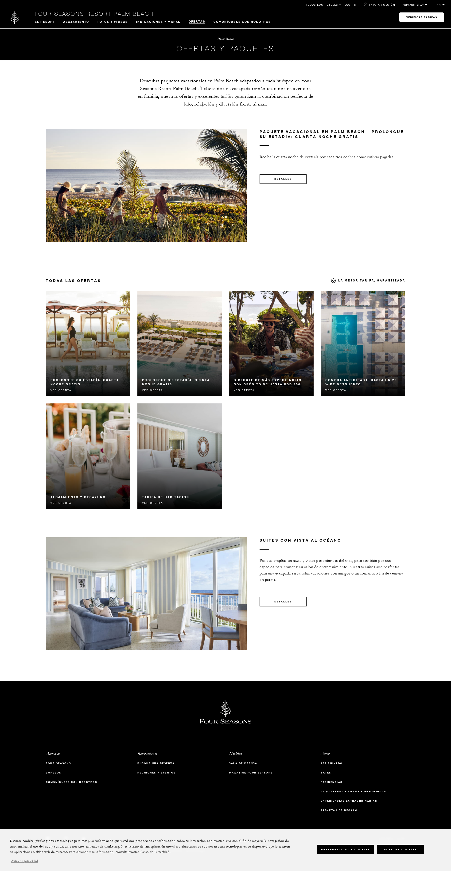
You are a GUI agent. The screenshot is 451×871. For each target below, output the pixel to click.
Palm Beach (225, 39)
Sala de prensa (243, 763)
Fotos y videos (112, 21)
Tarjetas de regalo (339, 810)
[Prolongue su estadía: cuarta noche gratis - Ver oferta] (88, 343)
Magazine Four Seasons (251, 772)
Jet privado (332, 763)
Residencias (331, 782)
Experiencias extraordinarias (349, 800)
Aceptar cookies (400, 849)
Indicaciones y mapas (158, 21)
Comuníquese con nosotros (242, 21)
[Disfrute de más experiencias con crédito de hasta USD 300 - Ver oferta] (271, 343)
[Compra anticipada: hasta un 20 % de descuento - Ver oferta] (363, 343)
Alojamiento (76, 21)
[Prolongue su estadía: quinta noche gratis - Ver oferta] (179, 343)
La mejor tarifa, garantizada (371, 280)
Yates (326, 772)
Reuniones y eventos (156, 772)
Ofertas (197, 21)
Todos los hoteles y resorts (331, 4)
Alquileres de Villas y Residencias (353, 791)
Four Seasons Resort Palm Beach (94, 13)
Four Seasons (58, 763)
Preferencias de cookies (345, 849)
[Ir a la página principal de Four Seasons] (15, 17)
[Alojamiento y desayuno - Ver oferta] (88, 456)
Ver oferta (61, 390)
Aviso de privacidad (24, 861)
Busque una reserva (156, 763)
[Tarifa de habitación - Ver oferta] (179, 456)
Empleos (53, 772)
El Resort (45, 21)
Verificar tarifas (421, 17)
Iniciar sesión (382, 4)
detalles (283, 178)
